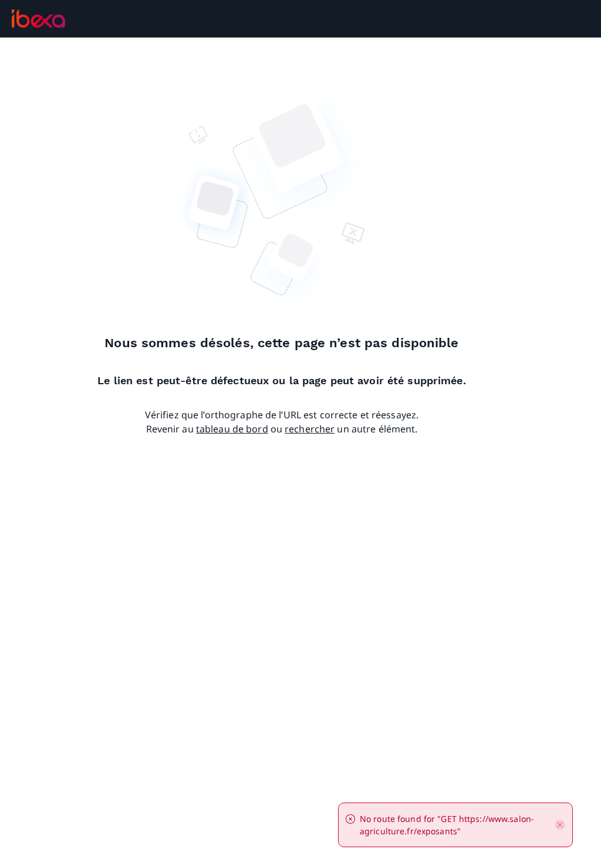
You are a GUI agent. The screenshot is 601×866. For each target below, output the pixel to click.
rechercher (310, 428)
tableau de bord (232, 428)
